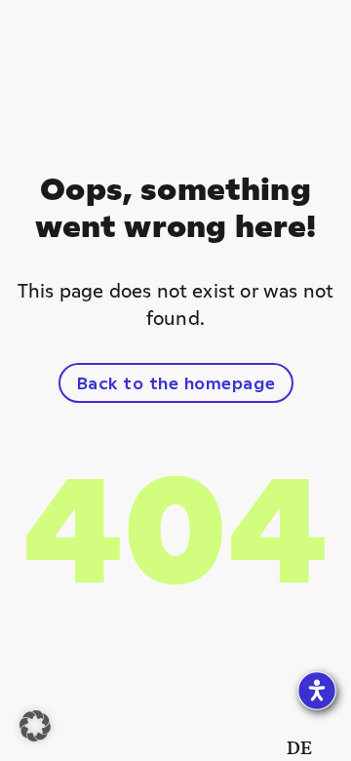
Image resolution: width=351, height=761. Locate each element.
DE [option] (299, 747)
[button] (35, 726)
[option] (299, 747)
